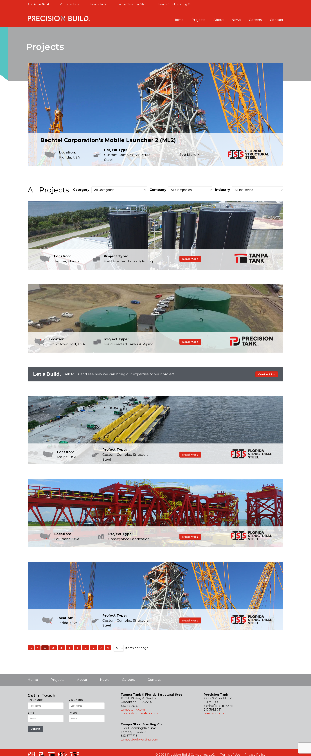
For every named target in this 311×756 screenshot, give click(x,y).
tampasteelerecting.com (139, 739)
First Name (35, 699)
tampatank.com (133, 709)
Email (31, 712)
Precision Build (38, 4)
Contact (276, 20)
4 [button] (69, 647)
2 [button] (53, 647)
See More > (189, 155)
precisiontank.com (218, 713)
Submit (35, 728)
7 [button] (93, 647)
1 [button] (45, 647)
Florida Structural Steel (132, 4)
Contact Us (266, 374)
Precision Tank (69, 4)
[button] (31, 647)
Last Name (76, 699)
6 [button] (85, 647)
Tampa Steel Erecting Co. (175, 4)
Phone (73, 712)
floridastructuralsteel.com (141, 713)
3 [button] (61, 647)
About (218, 20)
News (236, 20)
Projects (199, 20)
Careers (255, 20)
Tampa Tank (98, 4)
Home (178, 20)
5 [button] (77, 647)
